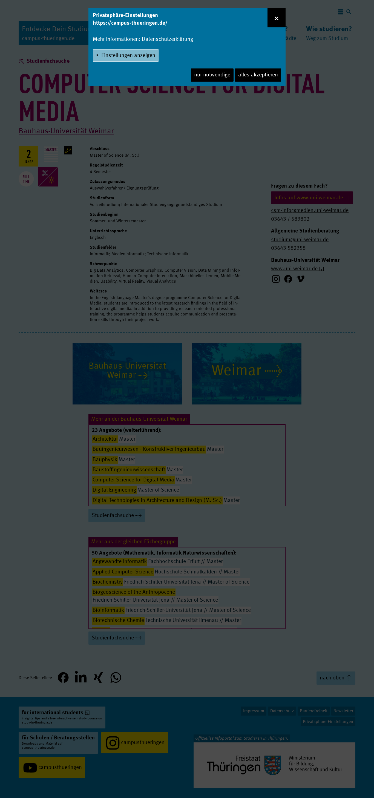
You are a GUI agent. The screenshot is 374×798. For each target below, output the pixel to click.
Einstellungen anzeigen (128, 55)
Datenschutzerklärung (167, 39)
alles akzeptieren (258, 75)
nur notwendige (212, 75)
